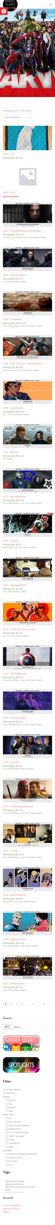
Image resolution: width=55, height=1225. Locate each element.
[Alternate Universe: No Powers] (28, 1186)
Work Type (8, 1114)
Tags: (7, 1172)
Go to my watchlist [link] (12, 1205)
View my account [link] (11, 1208)
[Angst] (28, 1189)
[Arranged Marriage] (28, 1192)
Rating (6, 1096)
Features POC (15, 1157)
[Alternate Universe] (28, 1184)
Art (10, 1118)
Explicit (12, 1100)
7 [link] (38, 1004)
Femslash (12, 1161)
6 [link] (33, 1004)
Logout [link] (6, 1212)
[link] (4, 11)
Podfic (11, 1139)
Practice (10, 1093)
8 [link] (44, 1004)
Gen (10, 1103)
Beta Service (14, 1121)
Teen (10, 1111)
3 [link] (16, 1004)
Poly (10, 1164)
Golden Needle (13, 1089)
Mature (12, 1107)
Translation (14, 1143)
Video (11, 1146)
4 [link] (22, 1004)
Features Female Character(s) (22, 1154)
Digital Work (14, 1129)
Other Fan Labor (16, 1136)
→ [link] (49, 1004)
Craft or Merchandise (18, 1125)
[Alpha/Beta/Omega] (28, 1181)
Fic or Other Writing (18, 1132)
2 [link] (11, 1004)
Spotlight (7, 1150)
